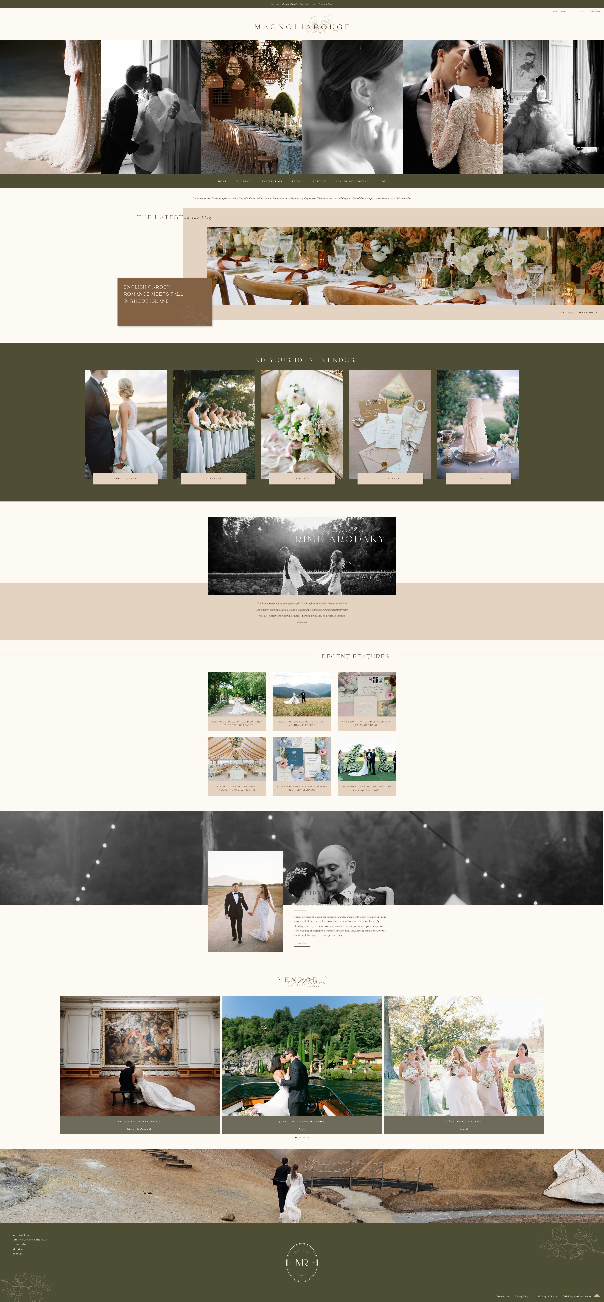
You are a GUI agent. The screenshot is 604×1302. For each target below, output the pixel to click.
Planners (214, 478)
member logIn (559, 11)
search (581, 11)
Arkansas (130, 1129)
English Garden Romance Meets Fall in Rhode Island (154, 294)
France (302, 1129)
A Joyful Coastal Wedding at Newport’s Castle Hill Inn (237, 788)
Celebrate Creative (582, 1296)
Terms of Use (503, 1296)
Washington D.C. (145, 1129)
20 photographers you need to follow (337, 897)
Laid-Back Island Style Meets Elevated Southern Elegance (302, 788)
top (597, 1295)
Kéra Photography (464, 1121)
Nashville (463, 1129)
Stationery (390, 478)
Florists (301, 478)
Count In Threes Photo (140, 1121)
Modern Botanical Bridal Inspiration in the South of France (237, 723)
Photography (125, 478)
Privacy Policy (521, 1296)
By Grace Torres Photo (579, 312)
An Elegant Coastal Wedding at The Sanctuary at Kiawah (367, 788)
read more (302, 943)
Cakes (478, 478)
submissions (595, 11)
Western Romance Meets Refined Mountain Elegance (302, 723)
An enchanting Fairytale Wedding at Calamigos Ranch (367, 723)
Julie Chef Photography (302, 1121)
